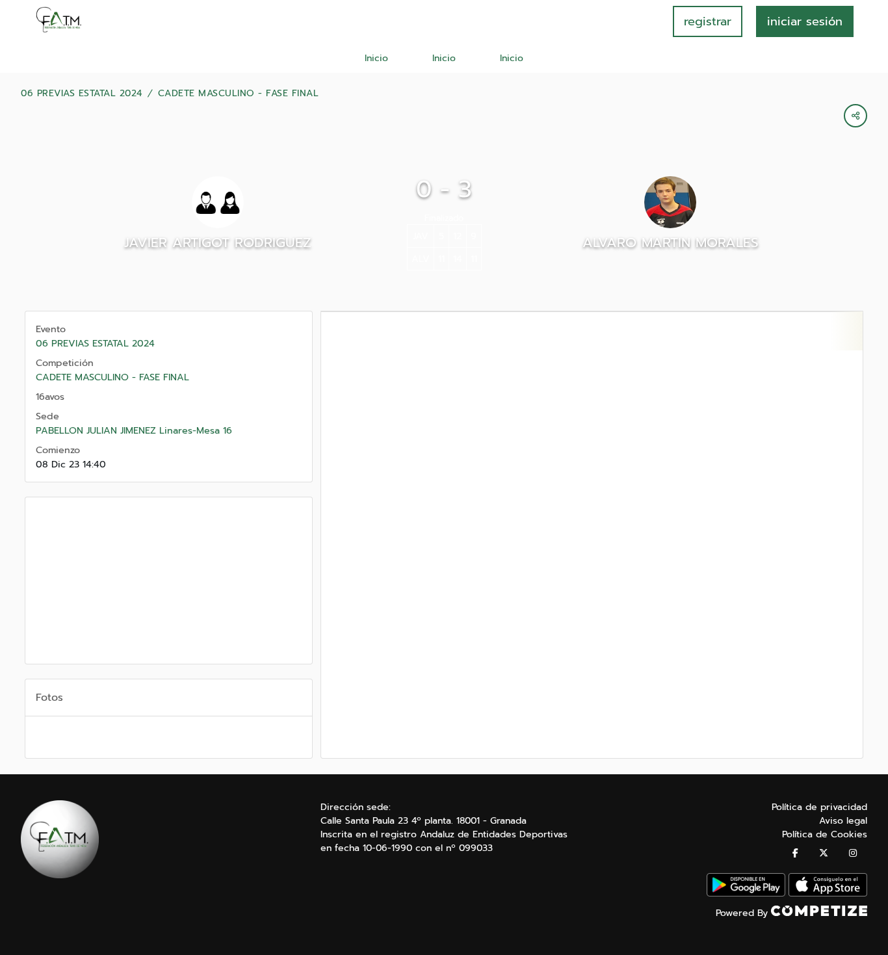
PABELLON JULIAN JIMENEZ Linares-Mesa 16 (134, 430)
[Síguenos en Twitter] (823, 853)
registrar (707, 21)
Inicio (376, 58)
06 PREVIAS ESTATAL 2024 (81, 93)
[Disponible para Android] (746, 893)
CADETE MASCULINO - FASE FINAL (238, 93)
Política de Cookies (824, 834)
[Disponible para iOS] (828, 893)
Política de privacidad (819, 807)
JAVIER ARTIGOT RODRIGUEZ (217, 242)
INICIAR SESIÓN (804, 21)
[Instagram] (853, 853)
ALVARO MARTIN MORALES (670, 242)
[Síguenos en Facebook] (795, 853)
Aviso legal (843, 821)
